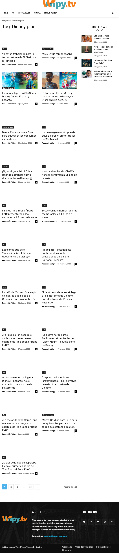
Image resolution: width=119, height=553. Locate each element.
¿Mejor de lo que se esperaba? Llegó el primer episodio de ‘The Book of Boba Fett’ (19, 466)
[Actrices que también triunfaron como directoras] (87, 49)
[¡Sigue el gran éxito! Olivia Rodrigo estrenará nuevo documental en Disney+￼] (19, 159)
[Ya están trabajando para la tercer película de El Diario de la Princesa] (19, 41)
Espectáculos (48, 49)
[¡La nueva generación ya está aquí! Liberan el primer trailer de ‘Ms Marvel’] (59, 119)
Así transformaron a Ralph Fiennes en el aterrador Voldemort (103, 74)
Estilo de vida (8, 88)
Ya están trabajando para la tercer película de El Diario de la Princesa (19, 57)
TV (44, 88)
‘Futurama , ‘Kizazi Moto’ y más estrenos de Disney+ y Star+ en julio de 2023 (57, 96)
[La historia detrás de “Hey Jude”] (87, 63)
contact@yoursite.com (55, 536)
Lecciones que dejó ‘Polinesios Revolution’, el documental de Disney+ (16, 253)
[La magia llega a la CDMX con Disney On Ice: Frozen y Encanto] (19, 80)
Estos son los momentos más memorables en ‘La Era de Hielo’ (59, 214)
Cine (4, 49)
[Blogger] (84, 522)
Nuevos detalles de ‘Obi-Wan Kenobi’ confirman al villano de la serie (59, 175)
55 (30, 487)
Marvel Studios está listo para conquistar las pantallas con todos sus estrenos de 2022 (59, 423)
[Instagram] (105, 522)
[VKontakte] (112, 522)
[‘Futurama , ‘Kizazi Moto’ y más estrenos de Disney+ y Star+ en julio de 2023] (59, 80)
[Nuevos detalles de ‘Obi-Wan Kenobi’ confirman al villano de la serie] (59, 159)
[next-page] (37, 486)
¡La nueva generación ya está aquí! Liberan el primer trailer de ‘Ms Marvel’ (58, 136)
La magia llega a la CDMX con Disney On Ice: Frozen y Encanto (19, 96)
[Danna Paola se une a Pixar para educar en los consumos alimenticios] (19, 119)
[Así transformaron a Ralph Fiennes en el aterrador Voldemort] (87, 74)
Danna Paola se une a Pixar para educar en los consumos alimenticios (19, 136)
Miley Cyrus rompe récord (57, 53)
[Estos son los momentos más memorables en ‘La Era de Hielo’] (59, 198)
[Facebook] (91, 522)
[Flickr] (98, 522)
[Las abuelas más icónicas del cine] (87, 38)
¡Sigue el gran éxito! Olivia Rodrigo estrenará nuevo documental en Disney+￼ (17, 175)
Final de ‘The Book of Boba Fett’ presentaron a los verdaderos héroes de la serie (19, 214)
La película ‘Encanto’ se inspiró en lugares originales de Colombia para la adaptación (19, 296)
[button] (113, 13)
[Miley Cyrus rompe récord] (59, 41)
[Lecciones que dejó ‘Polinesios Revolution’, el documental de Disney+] (19, 237)
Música (5, 166)
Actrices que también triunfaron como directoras (103, 49)
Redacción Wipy (9, 64)
